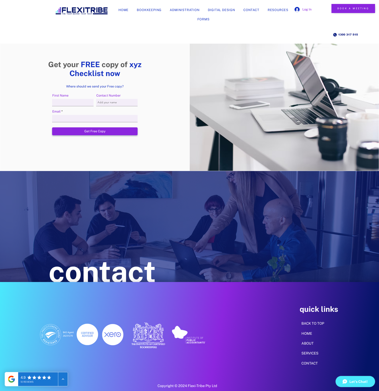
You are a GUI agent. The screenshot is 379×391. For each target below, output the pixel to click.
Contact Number (108, 95)
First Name (60, 95)
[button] (278, 10)
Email (56, 111)
